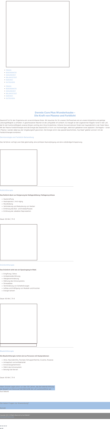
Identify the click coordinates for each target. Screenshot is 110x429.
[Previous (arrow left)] (0, 428)
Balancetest (11, 77)
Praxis (8, 70)
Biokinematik (11, 72)
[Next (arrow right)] (2, 428)
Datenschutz (10, 417)
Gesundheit (11, 75)
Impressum (3, 417)
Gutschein (10, 82)
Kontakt (9, 80)
